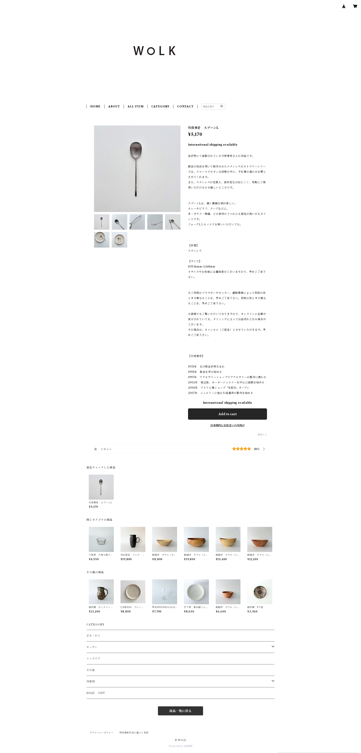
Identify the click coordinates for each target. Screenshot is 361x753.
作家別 (90, 681)
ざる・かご (93, 635)
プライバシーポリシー (101, 732)
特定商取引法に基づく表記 (134, 732)
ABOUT (114, 106)
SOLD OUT (95, 693)
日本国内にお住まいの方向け (227, 425)
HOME (95, 106)
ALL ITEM (135, 106)
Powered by (176, 746)
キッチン (91, 647)
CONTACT (185, 106)
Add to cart (227, 414)
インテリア (93, 658)
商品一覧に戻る (180, 711)
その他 (90, 670)
